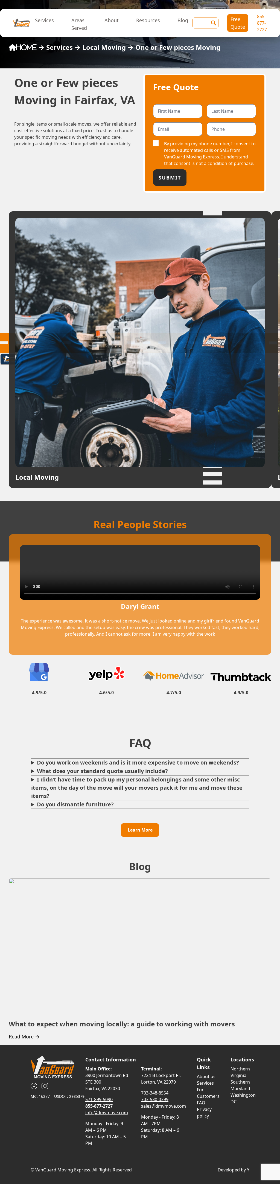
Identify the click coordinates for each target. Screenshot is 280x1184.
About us (206, 1076)
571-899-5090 (99, 1099)
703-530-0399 (154, 1099)
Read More (24, 1036)
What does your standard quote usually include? (102, 771)
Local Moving (104, 47)
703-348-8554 (154, 1093)
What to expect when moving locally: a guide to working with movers (122, 1023)
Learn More (140, 830)
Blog (182, 20)
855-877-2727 (262, 23)
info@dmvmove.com (106, 1113)
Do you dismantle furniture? (75, 804)
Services (44, 20)
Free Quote (238, 23)
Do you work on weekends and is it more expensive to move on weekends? (138, 762)
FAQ (201, 1103)
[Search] (213, 23)
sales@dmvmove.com (163, 1106)
